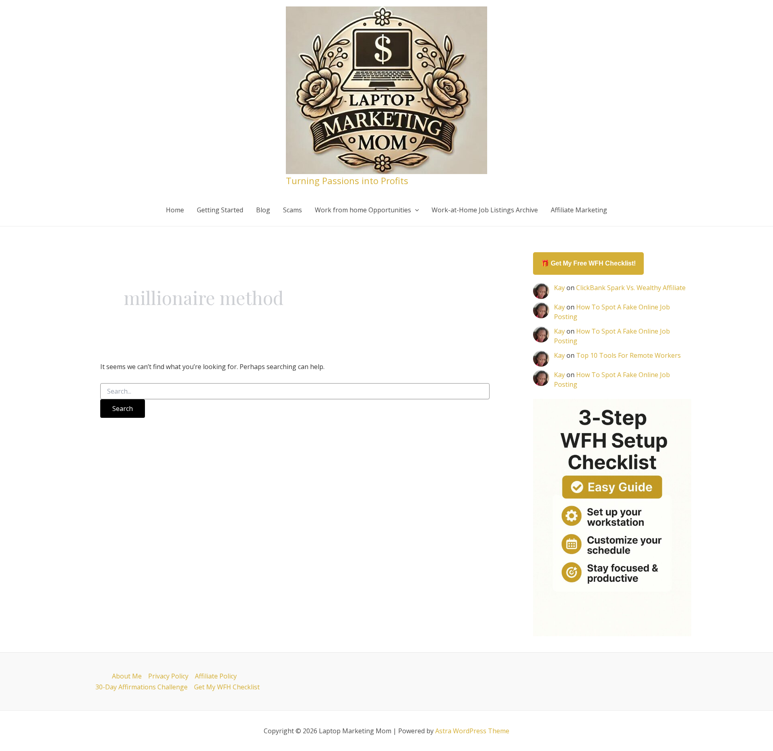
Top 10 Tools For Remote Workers (628, 355)
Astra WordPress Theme (472, 730)
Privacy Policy (168, 676)
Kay (559, 287)
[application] (415, 210)
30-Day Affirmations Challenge (141, 687)
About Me (127, 676)
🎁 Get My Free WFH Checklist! (588, 263)
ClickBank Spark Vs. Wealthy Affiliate (631, 287)
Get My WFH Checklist (227, 687)
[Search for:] (295, 391)
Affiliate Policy (216, 676)
